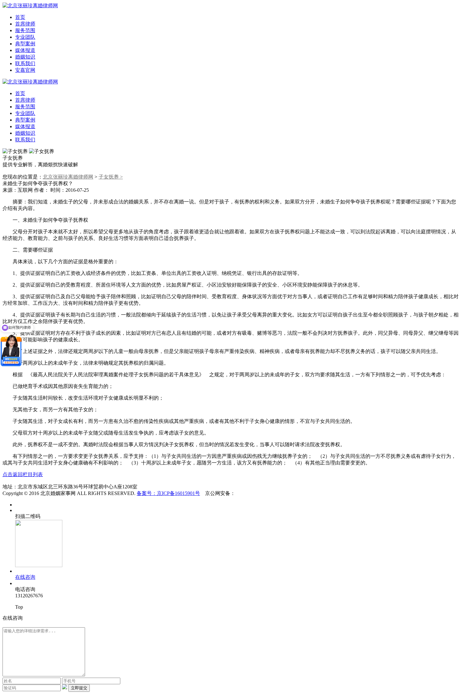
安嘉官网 (25, 70)
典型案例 (25, 43)
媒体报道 (25, 50)
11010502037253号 (255, 493)
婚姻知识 (25, 57)
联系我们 (25, 63)
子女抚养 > (111, 176)
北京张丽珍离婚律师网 (68, 176)
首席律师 (25, 23)
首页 (20, 17)
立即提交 (79, 688)
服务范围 (25, 30)
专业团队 (25, 37)
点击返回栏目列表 (23, 474)
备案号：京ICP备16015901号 (168, 493)
